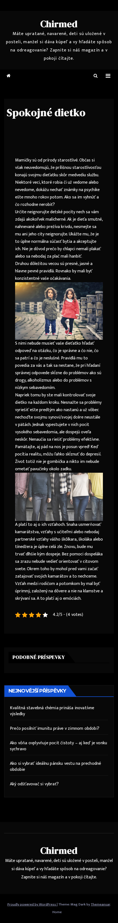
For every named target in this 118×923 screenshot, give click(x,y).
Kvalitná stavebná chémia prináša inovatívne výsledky (52, 711)
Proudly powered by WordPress (32, 904)
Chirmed (59, 24)
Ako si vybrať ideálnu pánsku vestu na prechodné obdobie (55, 766)
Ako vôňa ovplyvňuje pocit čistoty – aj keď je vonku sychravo (58, 746)
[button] (96, 76)
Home (57, 912)
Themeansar (100, 904)
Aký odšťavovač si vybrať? (34, 784)
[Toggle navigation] (108, 76)
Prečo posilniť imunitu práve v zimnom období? (54, 728)
